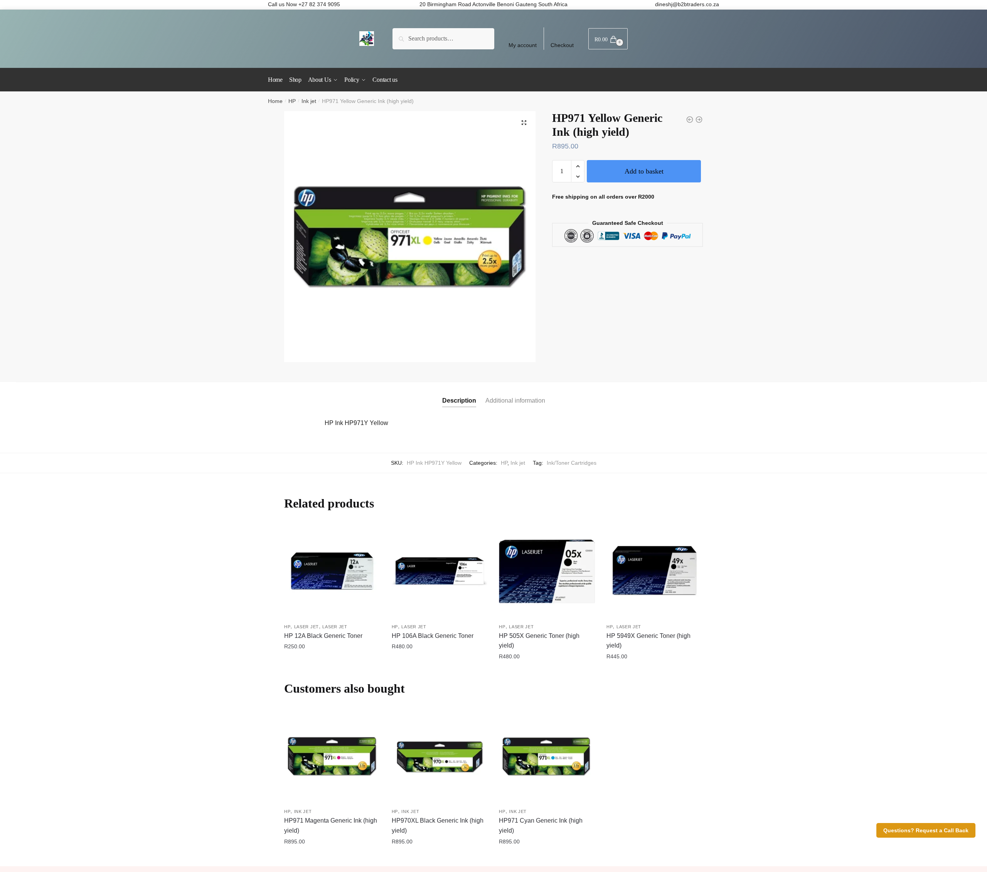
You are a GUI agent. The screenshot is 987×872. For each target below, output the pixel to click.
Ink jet (308, 101)
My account (523, 45)
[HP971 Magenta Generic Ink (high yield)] (332, 756)
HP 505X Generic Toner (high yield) (539, 640)
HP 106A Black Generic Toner (432, 635)
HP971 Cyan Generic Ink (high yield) (541, 825)
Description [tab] (459, 400)
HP (292, 101)
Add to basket (644, 171)
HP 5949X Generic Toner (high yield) (648, 640)
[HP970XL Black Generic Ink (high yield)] (440, 756)
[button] (524, 122)
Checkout (562, 45)
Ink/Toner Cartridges (571, 463)
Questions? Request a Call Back (925, 830)
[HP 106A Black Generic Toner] (440, 571)
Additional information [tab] (515, 400)
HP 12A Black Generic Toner (323, 635)
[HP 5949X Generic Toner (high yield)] (654, 571)
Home (275, 101)
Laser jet (306, 626)
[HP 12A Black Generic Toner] (332, 571)
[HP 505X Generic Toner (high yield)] (547, 571)
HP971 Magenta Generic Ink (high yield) (330, 825)
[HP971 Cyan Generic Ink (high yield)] (547, 756)
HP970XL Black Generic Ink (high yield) (437, 825)
